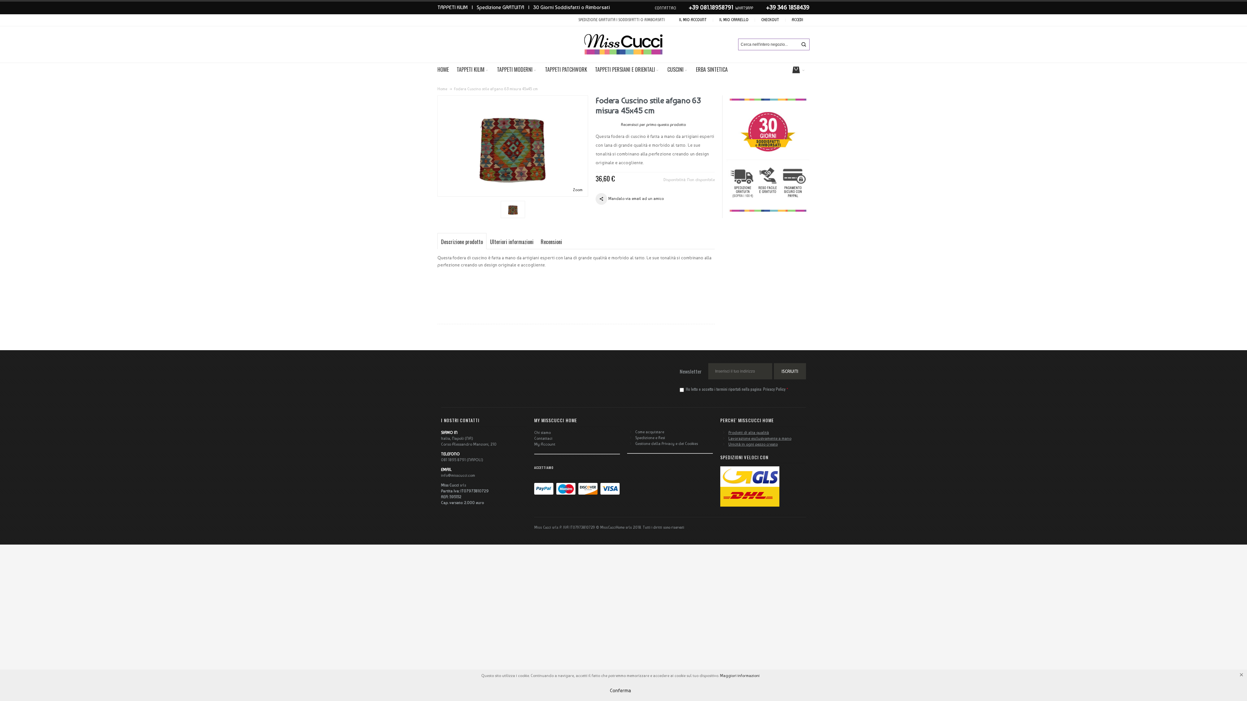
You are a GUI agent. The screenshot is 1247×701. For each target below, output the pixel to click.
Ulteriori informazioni (512, 242)
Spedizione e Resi (650, 438)
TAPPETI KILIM (452, 7)
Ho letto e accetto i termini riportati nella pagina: (735, 389)
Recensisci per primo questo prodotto (653, 124)
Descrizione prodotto (462, 242)
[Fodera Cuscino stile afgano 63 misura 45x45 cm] (513, 209)
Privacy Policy (774, 389)
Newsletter (691, 371)
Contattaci (543, 438)
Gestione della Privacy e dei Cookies (666, 443)
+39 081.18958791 (711, 7)
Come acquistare (649, 432)
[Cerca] (803, 44)
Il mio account (693, 20)
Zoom (578, 190)
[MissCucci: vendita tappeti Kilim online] (623, 44)
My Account (544, 444)
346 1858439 (793, 7)
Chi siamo (542, 432)
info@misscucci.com (458, 475)
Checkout (770, 20)
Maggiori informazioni (740, 675)
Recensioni (551, 242)
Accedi (797, 20)
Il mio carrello (734, 20)
